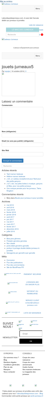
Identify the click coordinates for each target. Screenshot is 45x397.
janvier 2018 (11, 214)
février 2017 (11, 226)
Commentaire (7, 105)
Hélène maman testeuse (16, 176)
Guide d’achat (28, 367)
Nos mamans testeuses (31, 369)
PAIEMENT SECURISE (32, 274)
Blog (5, 360)
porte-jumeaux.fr (37, 396)
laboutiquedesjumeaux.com (27, 393)
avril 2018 (10, 207)
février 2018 (11, 212)
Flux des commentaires (15, 265)
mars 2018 (11, 210)
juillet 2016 (11, 231)
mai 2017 (10, 222)
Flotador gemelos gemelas (17, 241)
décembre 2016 (13, 229)
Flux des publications (15, 262)
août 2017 (10, 217)
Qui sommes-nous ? (11, 357)
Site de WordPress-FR (15, 267)
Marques (7, 369)
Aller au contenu (6, 1)
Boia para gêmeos (14, 238)
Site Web (5, 150)
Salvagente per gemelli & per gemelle (21, 253)
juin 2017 (10, 219)
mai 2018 (10, 205)
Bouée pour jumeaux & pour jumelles (29, 198)
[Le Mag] (11, 385)
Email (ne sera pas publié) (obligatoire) (18, 141)
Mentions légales (10, 362)
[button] (31, 341)
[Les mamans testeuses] (23, 385)
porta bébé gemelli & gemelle (18, 246)
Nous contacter (9, 372)
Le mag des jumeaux (22, 30)
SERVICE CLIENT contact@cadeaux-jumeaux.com (32, 302)
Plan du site (8, 367)
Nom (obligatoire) (9, 131)
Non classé (11, 243)
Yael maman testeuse (15, 174)
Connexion (11, 260)
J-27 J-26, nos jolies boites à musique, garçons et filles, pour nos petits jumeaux (24, 184)
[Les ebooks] (36, 385)
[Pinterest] (34, 325)
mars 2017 (11, 224)
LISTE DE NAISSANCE (32, 313)
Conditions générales (12, 365)
